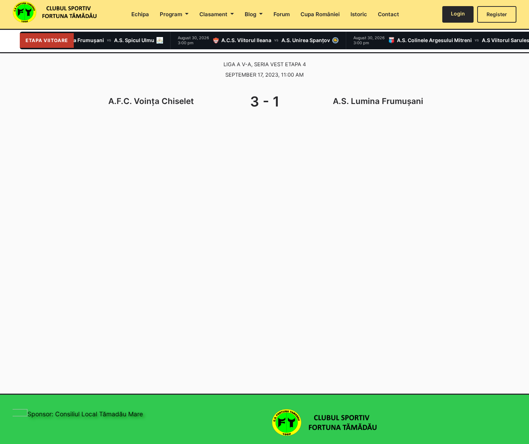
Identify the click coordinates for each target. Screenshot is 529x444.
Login (458, 13)
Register (497, 14)
